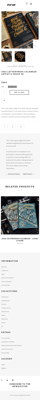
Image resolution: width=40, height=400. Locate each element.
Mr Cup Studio (5, 285)
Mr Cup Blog (5, 353)
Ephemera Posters (7, 349)
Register (3, 368)
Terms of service (6, 281)
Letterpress (22, 65)
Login (3, 364)
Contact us (4, 270)
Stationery (4, 319)
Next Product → (28, 174)
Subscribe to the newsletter (20, 385)
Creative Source (6, 308)
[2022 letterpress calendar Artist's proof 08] (20, 29)
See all (20, 190)
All (2, 326)
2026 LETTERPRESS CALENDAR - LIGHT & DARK (20, 240)
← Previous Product (13, 174)
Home (15, 65)
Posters (3, 304)
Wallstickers (5, 311)
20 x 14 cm (12, 87)
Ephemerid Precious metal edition (11, 345)
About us (4, 267)
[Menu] (31, 3)
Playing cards (5, 300)
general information (7, 278)
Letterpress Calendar (7, 342)
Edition (3, 315)
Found (3, 322)
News (3, 274)
